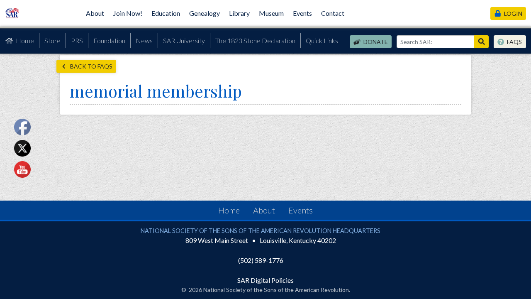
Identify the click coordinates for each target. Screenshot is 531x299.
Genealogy (204, 13)
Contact (332, 13)
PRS (77, 40)
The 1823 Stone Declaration (255, 40)
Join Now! (127, 13)
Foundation (109, 40)
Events (302, 13)
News (144, 40)
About (95, 13)
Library (239, 13)
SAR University (184, 40)
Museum (271, 13)
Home (25, 40)
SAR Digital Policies (265, 280)
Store (52, 40)
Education (165, 13)
